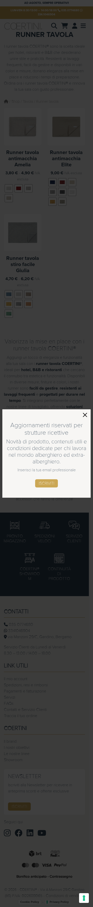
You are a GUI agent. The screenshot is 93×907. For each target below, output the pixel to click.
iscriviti (46, 483)
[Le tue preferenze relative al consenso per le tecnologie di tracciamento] (84, 898)
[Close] (85, 415)
